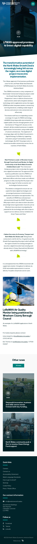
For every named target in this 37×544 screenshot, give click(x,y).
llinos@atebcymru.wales (22, 336)
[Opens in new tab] (23, 541)
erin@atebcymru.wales (20, 342)
